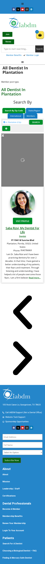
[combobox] (17, 48)
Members (31, 116)
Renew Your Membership (14, 523)
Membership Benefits (12, 516)
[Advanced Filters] (6, 128)
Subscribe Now (12, 460)
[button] (22, 313)
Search (36, 122)
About (5, 474)
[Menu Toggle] (22, 3)
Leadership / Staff (11, 489)
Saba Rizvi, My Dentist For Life (22, 230)
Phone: (16, 251)
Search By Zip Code (14, 110)
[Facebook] (14, 9)
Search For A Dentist (12, 543)
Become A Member (11, 509)
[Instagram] (27, 9)
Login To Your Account (13, 530)
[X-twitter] (18, 9)
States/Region (34, 110)
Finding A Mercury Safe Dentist (17, 558)
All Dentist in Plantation (13, 92)
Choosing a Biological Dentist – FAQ (19, 551)
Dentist (22, 236)
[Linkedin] (31, 9)
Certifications (9, 496)
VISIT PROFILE (22, 221)
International (15, 116)
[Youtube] (22, 9)
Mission (6, 481)
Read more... (35, 277)
